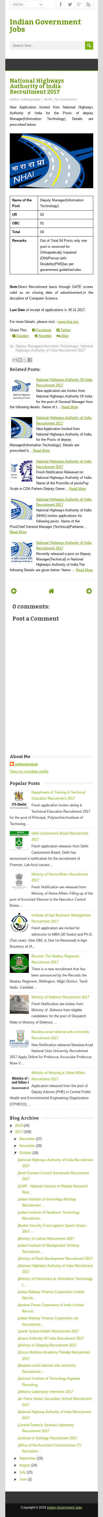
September (27, 1458)
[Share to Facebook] (29, 360)
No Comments (65, 99)
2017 (18, 1132)
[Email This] (14, 360)
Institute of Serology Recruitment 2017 (47, 1438)
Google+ (22, 336)
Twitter (65, 330)
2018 (18, 1125)
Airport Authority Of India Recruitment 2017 (51, 1338)
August (24, 1465)
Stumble (44, 336)
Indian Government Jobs (45, 26)
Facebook (43, 330)
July (22, 1472)
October (25, 1153)
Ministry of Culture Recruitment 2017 (46, 1239)
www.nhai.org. (68, 322)
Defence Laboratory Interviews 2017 (45, 1392)
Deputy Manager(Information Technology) (47, 346)
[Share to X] (24, 360)
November (27, 1146)
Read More (70, 407)
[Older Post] (89, 591)
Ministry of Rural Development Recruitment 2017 (55, 1259)
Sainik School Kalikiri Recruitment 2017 (48, 1331)
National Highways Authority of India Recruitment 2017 (37, 86)
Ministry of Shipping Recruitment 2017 (47, 1345)
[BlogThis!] (19, 360)
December (27, 1139)
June (23, 1479)
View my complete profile (29, 771)
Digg (64, 336)
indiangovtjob (26, 764)
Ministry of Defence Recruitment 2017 (60, 997)
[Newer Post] (14, 591)
